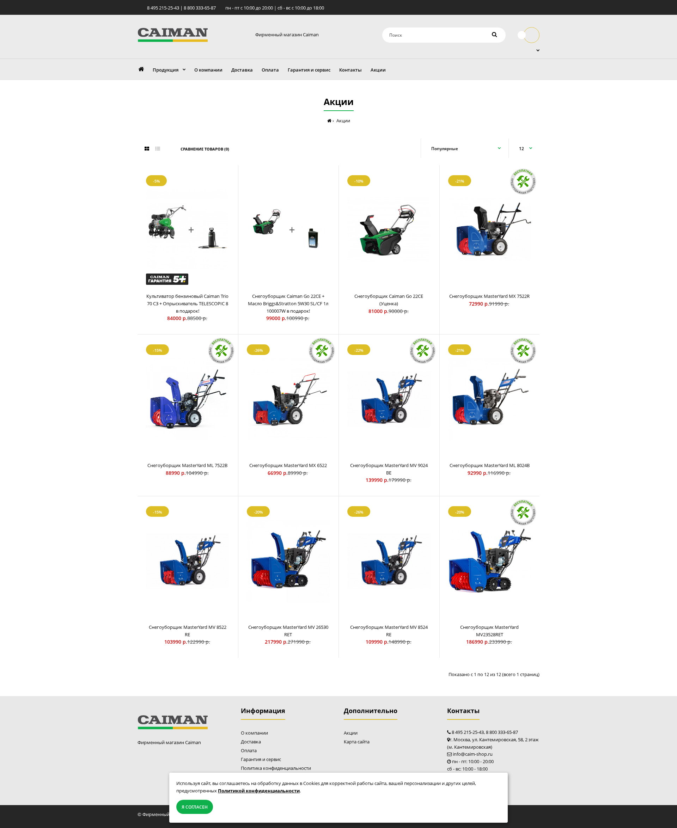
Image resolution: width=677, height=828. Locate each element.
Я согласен (195, 807)
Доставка (251, 741)
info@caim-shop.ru (473, 754)
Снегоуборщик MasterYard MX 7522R (489, 296)
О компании (254, 733)
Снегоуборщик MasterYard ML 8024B (490, 465)
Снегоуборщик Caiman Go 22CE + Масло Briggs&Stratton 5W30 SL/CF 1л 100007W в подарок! (288, 303)
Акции (351, 733)
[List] (157, 149)
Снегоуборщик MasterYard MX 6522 (288, 465)
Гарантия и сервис (261, 759)
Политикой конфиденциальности (259, 790)
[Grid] (147, 149)
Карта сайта (357, 741)
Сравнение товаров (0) (205, 149)
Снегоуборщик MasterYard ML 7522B (187, 465)
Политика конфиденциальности (276, 768)
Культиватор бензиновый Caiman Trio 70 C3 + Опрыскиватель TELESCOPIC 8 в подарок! (187, 303)
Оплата (249, 750)
